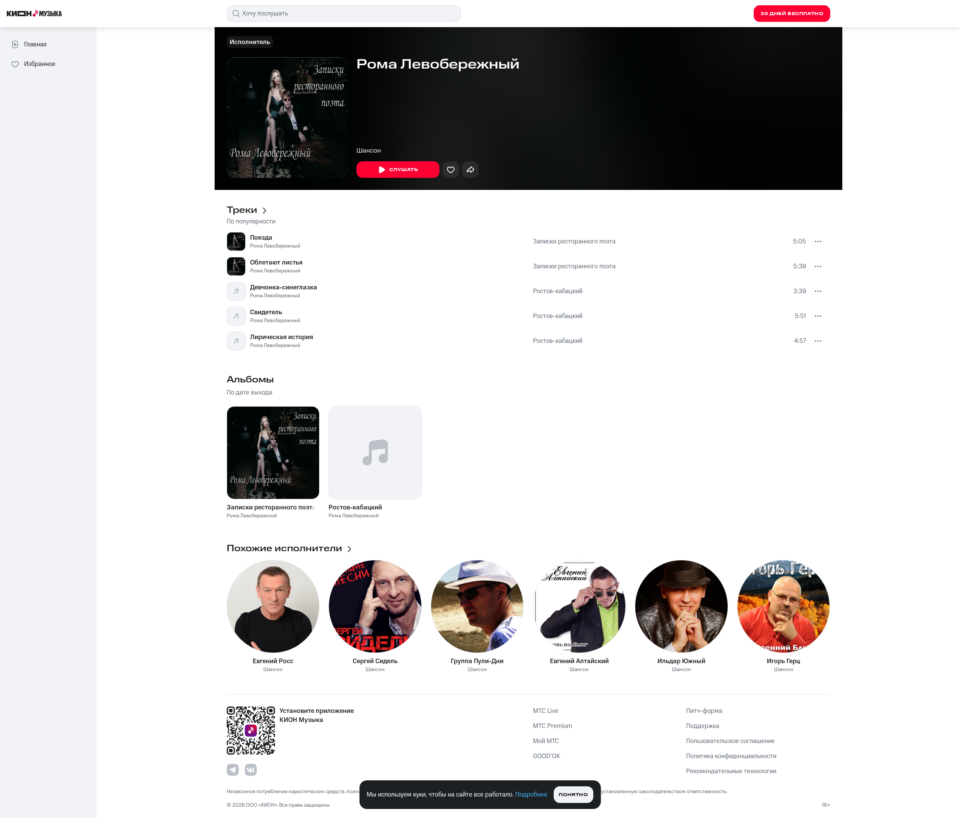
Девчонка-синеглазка (283, 287)
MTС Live (545, 711)
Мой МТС (546, 741)
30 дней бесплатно (791, 14)
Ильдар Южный (681, 661)
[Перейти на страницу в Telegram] (233, 770)
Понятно (573, 795)
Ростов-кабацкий (557, 291)
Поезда (261, 237)
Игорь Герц (783, 661)
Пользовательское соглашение (730, 741)
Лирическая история (281, 337)
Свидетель (266, 312)
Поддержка (702, 726)
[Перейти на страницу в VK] (251, 770)
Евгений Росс (273, 661)
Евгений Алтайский (579, 661)
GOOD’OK (546, 756)
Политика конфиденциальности (731, 756)
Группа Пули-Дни (477, 661)
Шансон (368, 150)
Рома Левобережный (275, 246)
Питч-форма (704, 711)
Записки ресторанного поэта (574, 241)
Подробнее (531, 794)
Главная (35, 44)
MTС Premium (552, 726)
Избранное (39, 64)
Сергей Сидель (375, 661)
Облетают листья (276, 262)
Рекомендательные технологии (731, 771)
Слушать (403, 170)
